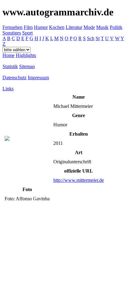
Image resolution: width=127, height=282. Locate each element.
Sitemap (27, 66)
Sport (27, 32)
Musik (102, 27)
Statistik (10, 66)
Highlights (26, 55)
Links (8, 88)
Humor (41, 27)
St (98, 38)
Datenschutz (14, 77)
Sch (90, 38)
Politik (116, 27)
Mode (89, 27)
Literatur (74, 27)
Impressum (38, 77)
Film (28, 27)
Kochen (56, 27)
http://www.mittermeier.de (78, 180)
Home (8, 55)
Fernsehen (12, 27)
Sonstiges (11, 32)
